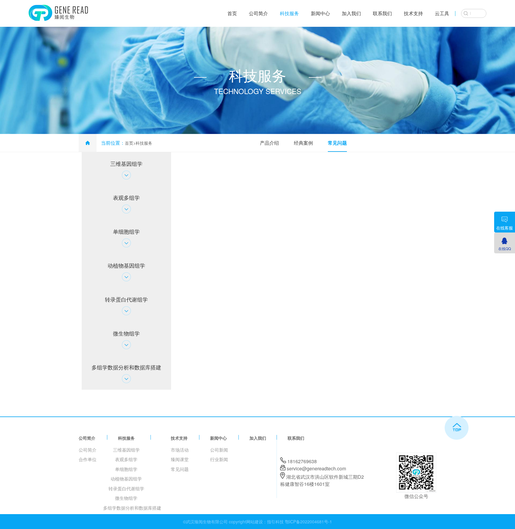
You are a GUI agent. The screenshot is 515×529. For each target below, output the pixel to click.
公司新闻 (219, 450)
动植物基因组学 (126, 478)
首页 (232, 13)
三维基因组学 (126, 450)
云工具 (442, 13)
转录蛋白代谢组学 (126, 488)
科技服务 (289, 13)
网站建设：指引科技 (265, 522)
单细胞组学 (126, 469)
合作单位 (88, 459)
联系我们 (382, 13)
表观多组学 (126, 459)
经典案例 (303, 142)
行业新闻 (219, 459)
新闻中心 (320, 13)
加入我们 (351, 13)
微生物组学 (126, 498)
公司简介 (258, 13)
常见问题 (337, 142)
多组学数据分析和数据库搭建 (132, 508)
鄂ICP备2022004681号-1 (308, 522)
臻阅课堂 (180, 459)
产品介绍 (269, 142)
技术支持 (413, 13)
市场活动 (180, 450)
